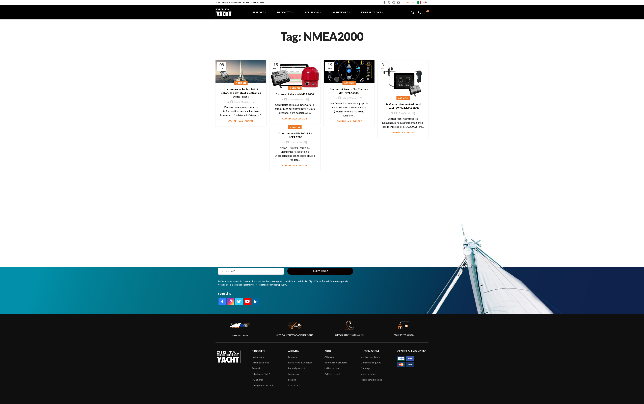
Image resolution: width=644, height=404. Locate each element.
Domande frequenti (371, 362)
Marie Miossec (242, 101)
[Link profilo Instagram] (393, 2)
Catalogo (365, 368)
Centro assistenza (370, 356)
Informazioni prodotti (336, 362)
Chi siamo (293, 356)
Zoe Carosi (404, 113)
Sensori (256, 368)
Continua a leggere (241, 121)
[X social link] (388, 2)
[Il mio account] (419, 12)
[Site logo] (224, 11)
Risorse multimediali (371, 379)
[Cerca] (412, 12)
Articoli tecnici (332, 373)
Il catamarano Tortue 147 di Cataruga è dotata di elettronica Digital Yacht (241, 92)
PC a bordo (257, 379)
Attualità (329, 356)
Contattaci (409, 2)
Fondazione (294, 373)
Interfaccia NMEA (261, 373)
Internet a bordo (260, 362)
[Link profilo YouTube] (398, 2)
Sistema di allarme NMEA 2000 (295, 94)
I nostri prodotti (296, 368)
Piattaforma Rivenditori (300, 362)
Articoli (241, 83)
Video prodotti (368, 373)
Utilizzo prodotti (333, 368)
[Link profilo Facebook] (384, 2)
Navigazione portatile (263, 385)
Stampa (292, 379)
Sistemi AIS (258, 356)
